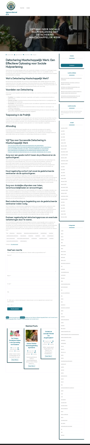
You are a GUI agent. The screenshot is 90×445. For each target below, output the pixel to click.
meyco (62, 346)
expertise (51, 233)
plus (62, 384)
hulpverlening (23, 235)
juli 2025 (63, 166)
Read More (15, 359)
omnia (62, 358)
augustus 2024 (64, 199)
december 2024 (64, 187)
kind (62, 313)
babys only (63, 260)
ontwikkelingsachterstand (66, 361)
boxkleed (63, 269)
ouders (62, 367)
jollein (62, 310)
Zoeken (72, 56)
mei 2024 (63, 208)
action (62, 239)
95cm (62, 236)
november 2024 (64, 190)
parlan (62, 372)
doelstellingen (44, 233)
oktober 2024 (64, 193)
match (43, 235)
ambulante (63, 245)
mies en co (63, 352)
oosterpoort (63, 364)
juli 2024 (63, 202)
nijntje (62, 355)
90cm (62, 233)
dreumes (63, 278)
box (61, 266)
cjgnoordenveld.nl (11, 13)
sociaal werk (63, 402)
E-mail (9, 283)
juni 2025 (63, 169)
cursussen (63, 275)
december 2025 (64, 151)
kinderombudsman (65, 319)
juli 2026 (63, 131)
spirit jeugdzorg (64, 408)
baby (62, 248)
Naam (9, 275)
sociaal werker (64, 405)
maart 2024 (63, 213)
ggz (61, 289)
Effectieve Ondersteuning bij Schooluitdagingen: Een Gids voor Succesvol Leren (71, 113)
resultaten (51, 238)
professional (34, 238)
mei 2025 (63, 172)
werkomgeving (23, 241)
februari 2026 (64, 145)
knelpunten (30, 235)
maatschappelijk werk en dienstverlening (70, 334)
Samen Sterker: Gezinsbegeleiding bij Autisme (32, 345)
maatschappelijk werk (65, 331)
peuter (62, 378)
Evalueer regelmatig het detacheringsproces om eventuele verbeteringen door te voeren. (29, 152)
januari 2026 (63, 148)
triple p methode (64, 414)
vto (61, 429)
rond (62, 393)
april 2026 (63, 139)
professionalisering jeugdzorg (67, 387)
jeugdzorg (63, 304)
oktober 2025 (64, 157)
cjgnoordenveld (64, 111)
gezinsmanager (64, 287)
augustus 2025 (64, 163)
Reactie (9, 255)
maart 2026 (63, 142)
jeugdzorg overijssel (65, 307)
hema (62, 298)
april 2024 (63, 211)
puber (62, 390)
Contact (28, 7)
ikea (62, 301)
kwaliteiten (37, 235)
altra (62, 242)
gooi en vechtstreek (65, 292)
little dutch (63, 328)
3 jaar (62, 230)
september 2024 (64, 196)
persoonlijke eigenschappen (23, 238)
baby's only (63, 254)
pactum (62, 369)
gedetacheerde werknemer (12, 235)
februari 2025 (64, 181)
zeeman (62, 435)
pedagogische (64, 375)
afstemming (11, 233)
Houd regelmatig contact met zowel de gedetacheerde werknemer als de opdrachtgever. (29, 147)
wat (61, 432)
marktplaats (63, 343)
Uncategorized (14, 244)
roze (62, 396)
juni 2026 (63, 133)
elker (62, 281)
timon (62, 411)
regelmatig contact (43, 238)
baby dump (63, 251)
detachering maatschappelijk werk (31, 233)
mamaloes (63, 340)
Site (8, 292)
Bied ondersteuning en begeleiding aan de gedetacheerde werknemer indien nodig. (28, 150)
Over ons (22, 7)
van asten (63, 423)
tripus (62, 417)
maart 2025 (63, 178)
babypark (63, 257)
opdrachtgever (50, 235)
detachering (19, 233)
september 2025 (64, 160)
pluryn (62, 381)
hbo (62, 295)
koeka (62, 322)
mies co (62, 349)
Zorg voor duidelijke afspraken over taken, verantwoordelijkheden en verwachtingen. (28, 148)
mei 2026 (63, 136)
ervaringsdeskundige (65, 284)
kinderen (63, 316)
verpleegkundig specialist (66, 426)
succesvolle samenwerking (12, 241)
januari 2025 (63, 184)
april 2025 (63, 175)
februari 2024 (64, 216)
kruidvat (62, 325)
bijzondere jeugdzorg (65, 263)
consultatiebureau (65, 272)
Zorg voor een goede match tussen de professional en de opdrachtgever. (26, 145)
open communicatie (11, 238)
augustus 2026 (64, 128)
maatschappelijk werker (66, 337)
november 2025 (64, 154)
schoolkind (63, 399)
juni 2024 (63, 205)
